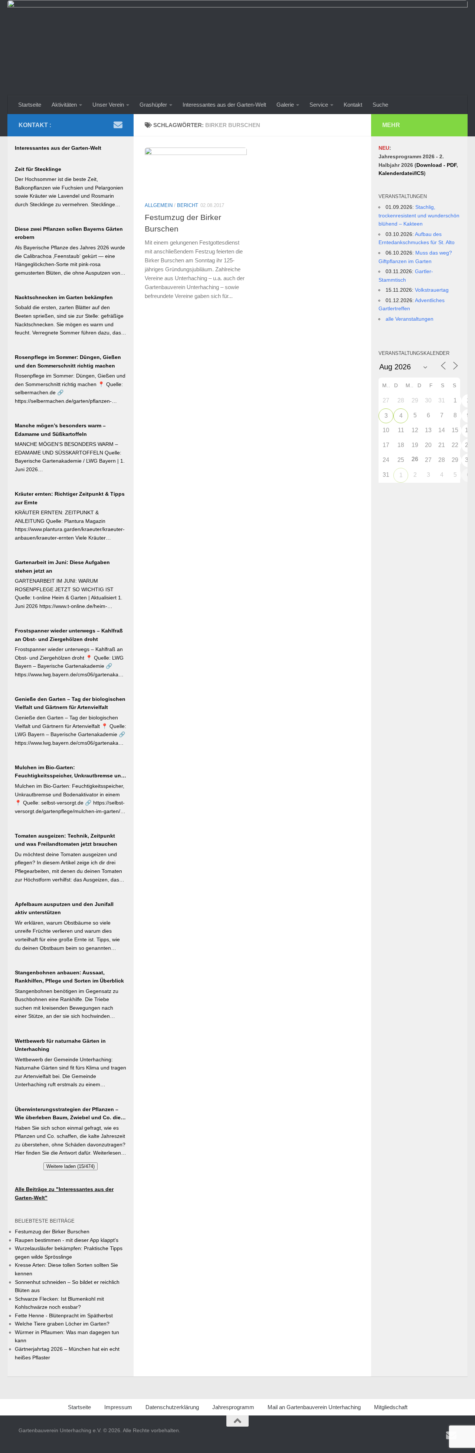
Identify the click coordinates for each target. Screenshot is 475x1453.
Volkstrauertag (432, 290)
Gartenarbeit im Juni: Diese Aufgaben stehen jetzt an (62, 566)
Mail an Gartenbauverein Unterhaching (314, 1407)
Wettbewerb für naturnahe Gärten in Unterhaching (60, 1045)
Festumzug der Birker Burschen (52, 1231)
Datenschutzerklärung (172, 1407)
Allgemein (159, 205)
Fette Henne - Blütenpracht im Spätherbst (64, 1315)
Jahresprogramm (233, 1407)
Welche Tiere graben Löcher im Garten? (62, 1324)
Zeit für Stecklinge (38, 169)
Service (318, 104)
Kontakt (353, 104)
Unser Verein (108, 104)
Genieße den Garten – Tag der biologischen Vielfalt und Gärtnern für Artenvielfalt (70, 703)
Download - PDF (436, 165)
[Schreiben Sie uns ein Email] (118, 124)
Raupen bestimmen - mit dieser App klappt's (66, 1240)
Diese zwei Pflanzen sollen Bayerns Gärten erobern (69, 233)
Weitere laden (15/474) (70, 1166)
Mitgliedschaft (390, 1407)
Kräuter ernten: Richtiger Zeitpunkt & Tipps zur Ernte (70, 498)
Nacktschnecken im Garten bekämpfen (64, 297)
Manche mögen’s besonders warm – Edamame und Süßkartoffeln (60, 430)
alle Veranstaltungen (409, 319)
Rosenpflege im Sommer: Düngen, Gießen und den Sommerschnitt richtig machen (68, 361)
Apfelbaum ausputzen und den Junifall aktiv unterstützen (64, 908)
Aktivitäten (64, 104)
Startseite (29, 104)
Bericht (187, 205)
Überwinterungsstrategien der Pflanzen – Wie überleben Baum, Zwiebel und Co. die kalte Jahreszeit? (68, 1114)
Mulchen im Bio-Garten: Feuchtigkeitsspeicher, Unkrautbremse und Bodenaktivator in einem (69, 772)
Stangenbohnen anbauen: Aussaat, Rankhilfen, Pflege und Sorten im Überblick (69, 977)
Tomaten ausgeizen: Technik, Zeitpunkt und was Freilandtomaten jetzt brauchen (66, 840)
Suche (380, 104)
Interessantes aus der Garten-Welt (224, 104)
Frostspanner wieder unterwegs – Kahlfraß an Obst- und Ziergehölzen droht (69, 635)
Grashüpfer (153, 104)
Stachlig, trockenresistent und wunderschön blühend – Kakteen (419, 215)
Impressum (118, 1407)
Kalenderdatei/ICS (401, 173)
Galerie (285, 104)
